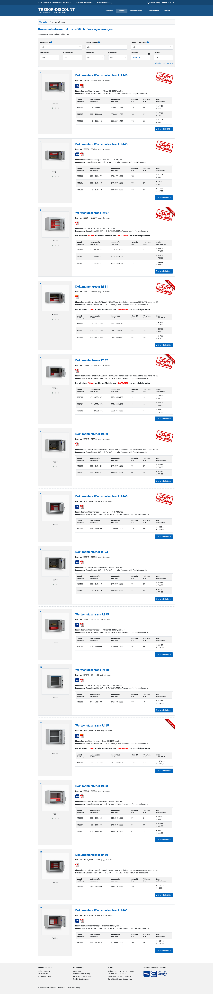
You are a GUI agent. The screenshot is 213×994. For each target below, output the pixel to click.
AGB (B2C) (77, 976)
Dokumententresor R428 (91, 786)
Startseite (109, 11)
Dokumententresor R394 (91, 552)
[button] (52, 108)
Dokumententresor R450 (91, 855)
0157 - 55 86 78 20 (124, 976)
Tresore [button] (121, 11)
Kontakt (167, 11)
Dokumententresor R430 (91, 434)
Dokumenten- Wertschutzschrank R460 (101, 496)
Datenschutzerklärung (81, 974)
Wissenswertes (136, 11)
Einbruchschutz (44, 971)
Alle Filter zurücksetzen (164, 63)
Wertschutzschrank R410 (92, 670)
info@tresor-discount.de (122, 979)
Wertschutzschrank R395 (92, 614)
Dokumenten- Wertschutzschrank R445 (101, 144)
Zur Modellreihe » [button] (163, 129)
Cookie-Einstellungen (81, 979)
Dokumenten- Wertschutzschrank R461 (101, 910)
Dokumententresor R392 (91, 360)
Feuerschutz (43, 974)
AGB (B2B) (87, 976)
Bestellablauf (154, 11)
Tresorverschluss (44, 976)
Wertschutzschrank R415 (92, 725)
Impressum (77, 971)
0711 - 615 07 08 (167, 2)
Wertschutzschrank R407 (92, 213)
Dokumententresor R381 (91, 286)
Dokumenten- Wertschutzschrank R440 (101, 75)
